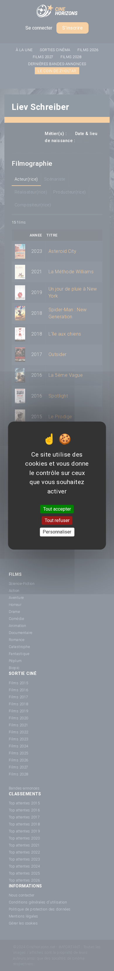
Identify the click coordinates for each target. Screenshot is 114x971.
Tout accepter (57, 509)
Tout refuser (57, 520)
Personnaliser (57, 532)
